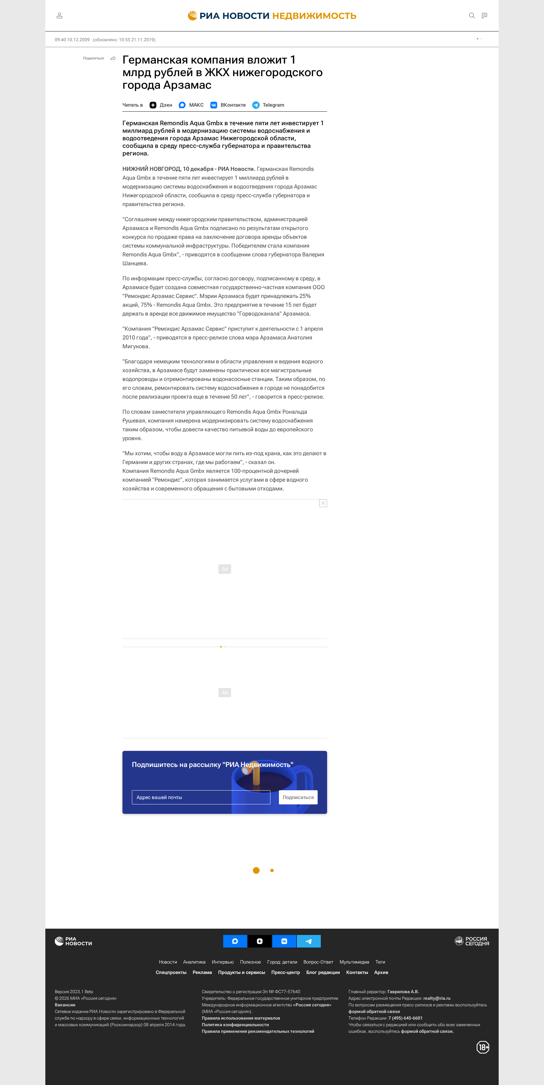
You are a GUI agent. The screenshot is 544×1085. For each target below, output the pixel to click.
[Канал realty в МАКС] (235, 941)
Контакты (357, 972)
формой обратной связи (374, 1011)
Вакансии (65, 1004)
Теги (380, 962)
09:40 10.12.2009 (72, 39)
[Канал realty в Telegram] (309, 941)
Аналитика (194, 962)
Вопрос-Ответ (318, 962)
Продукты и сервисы (241, 972)
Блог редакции (323, 972)
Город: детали (282, 962)
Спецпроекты (171, 972)
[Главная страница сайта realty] (272, 15)
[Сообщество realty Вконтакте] (284, 941)
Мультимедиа (354, 962)
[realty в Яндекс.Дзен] (260, 941)
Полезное (250, 962)
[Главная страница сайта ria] (224, 15)
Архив (381, 972)
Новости (168, 962)
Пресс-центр (285, 972)
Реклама (202, 972)
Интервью (223, 962)
